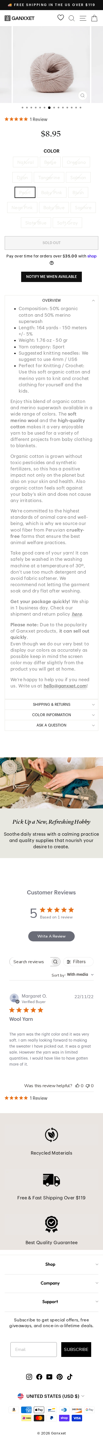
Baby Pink (51, 192)
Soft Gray (67, 223)
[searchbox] (30, 961)
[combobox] (73, 975)
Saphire (83, 207)
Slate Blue (36, 223)
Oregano (76, 162)
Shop (50, 1264)
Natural (25, 162)
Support (50, 1301)
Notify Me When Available (51, 276)
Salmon (78, 177)
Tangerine (49, 177)
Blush (78, 192)
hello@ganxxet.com (65, 686)
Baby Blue (54, 207)
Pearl (25, 192)
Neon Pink (22, 207)
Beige (50, 162)
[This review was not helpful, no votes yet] (88, 1086)
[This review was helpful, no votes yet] (77, 1086)
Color (51, 151)
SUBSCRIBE (76, 1350)
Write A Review (51, 936)
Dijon (22, 177)
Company (50, 1283)
